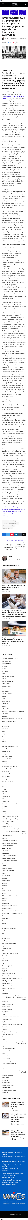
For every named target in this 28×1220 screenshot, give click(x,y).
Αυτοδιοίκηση (5, 708)
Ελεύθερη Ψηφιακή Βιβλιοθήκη (10, 816)
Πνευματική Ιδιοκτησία (8, 976)
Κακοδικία (4, 898)
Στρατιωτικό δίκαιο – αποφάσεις (10, 1016)
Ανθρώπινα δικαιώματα (8, 681)
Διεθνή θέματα (5, 771)
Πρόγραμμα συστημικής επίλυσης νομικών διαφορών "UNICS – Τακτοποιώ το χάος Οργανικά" (15, 997)
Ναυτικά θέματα (6, 938)
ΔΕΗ (3, 736)
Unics (8, 38)
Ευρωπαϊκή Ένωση (7, 868)
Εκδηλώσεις (5, 806)
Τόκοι (3, 1053)
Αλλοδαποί (5, 671)
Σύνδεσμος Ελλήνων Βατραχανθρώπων (12, 1024)
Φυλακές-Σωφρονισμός (8, 1085)
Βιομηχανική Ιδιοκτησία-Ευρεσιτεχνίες (12, 718)
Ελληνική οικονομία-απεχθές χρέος (11, 819)
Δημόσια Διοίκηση (6, 738)
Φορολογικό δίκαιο (7, 1082)
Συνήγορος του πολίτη (7, 1034)
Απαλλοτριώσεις (6, 686)
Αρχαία (4, 696)
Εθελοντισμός (5, 801)
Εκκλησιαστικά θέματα (8, 809)
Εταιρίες (4, 865)
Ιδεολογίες (4, 883)
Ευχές (3, 873)
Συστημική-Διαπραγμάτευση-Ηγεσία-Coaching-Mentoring (16, 1042)
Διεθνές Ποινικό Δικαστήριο (9, 769)
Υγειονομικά (5, 1066)
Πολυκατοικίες (5, 991)
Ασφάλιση (4, 706)
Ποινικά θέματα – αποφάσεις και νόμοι (12, 978)
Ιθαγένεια (4, 885)
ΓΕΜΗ (3, 723)
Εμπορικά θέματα (6, 824)
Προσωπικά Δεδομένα (7, 1004)
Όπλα (3, 958)
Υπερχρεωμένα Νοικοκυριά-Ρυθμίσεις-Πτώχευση (16, 1071)
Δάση (3, 733)
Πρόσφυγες (5, 1001)
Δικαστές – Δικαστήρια (8, 781)
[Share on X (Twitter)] (11, 42)
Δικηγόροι (4, 789)
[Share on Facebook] (8, 42)
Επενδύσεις (5, 850)
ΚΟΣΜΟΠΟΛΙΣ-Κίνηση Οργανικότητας (12, 913)
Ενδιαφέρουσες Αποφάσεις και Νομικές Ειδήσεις (16, 832)
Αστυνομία (5, 703)
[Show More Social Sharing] (16, 42)
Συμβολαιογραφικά (7, 1019)
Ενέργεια (4, 838)
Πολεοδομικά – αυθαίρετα (8, 981)
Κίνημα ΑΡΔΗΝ (5, 903)
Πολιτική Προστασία (7, 986)
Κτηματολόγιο (5, 915)
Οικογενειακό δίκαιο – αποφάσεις (10, 953)
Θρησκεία (4, 878)
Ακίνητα (4, 668)
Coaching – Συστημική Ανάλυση (10, 658)
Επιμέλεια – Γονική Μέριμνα (9, 855)
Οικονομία (4, 956)
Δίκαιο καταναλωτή (7, 774)
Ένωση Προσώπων (7, 848)
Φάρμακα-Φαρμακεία (7, 1075)
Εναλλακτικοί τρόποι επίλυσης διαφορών (12, 829)
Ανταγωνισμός (5, 683)
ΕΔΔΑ (3, 799)
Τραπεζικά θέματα (6, 1058)
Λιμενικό (4, 926)
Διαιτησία (4, 743)
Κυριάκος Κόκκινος (7, 528)
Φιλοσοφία (5, 1080)
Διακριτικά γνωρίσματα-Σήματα (10, 746)
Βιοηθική (4, 716)
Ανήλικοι (4, 678)
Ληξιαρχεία (5, 923)
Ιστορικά (4, 893)
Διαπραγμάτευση (6, 751)
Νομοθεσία (5, 946)
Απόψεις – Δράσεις (7, 693)
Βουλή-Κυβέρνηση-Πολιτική (9, 721)
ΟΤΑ (3, 963)
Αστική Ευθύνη (6, 701)
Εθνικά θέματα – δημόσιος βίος (10, 804)
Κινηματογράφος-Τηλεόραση (9, 905)
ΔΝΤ (3, 794)
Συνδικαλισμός (6, 1026)
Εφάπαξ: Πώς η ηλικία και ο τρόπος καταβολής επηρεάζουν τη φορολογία (13, 587)
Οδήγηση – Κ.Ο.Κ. (6, 948)
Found (1, 1219)
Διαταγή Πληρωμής (7, 756)
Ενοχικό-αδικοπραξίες (7, 845)
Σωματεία (4, 1046)
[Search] (25, 4)
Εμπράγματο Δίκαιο (7, 826)
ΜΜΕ (3, 933)
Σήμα (3, 1014)
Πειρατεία (4, 968)
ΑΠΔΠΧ (3, 688)
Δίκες (3, 786)
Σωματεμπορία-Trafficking (8, 1048)
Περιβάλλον (5, 971)
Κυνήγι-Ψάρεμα (6, 918)
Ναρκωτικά (5, 936)
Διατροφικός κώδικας (7, 759)
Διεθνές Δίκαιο (5, 764)
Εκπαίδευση (5, 814)
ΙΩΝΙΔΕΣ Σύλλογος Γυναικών (9, 895)
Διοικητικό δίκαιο (6, 791)
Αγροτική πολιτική (6, 661)
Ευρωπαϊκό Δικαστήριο (8, 870)
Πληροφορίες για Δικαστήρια (9, 973)
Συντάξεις (4, 1039)
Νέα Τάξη (4, 941)
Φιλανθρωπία (5, 1077)
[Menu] (3, 4)
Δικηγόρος (13, 521)
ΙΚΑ (3, 888)
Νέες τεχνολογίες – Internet (9, 943)
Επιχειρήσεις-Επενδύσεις (8, 858)
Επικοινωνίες (5, 853)
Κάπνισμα (4, 900)
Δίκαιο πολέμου (6, 776)
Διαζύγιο (4, 741)
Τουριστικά (5, 1056)
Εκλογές (4, 811)
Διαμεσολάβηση (6, 749)
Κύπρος (4, 920)
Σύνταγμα (4, 1037)
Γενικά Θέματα (5, 726)
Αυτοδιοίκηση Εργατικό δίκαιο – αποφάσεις (13, 711)
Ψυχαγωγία (5, 1092)
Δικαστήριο (5, 784)
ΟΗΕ (3, 951)
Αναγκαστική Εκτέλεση (8, 676)
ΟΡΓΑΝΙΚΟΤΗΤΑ (6, 961)
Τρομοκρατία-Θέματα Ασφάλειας (10, 1061)
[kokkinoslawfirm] (15, 4)
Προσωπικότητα (6, 1006)
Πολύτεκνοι (5, 993)
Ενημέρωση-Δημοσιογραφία (9, 840)
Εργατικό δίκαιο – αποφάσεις (9, 860)
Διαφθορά (4, 761)
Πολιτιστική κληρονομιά (8, 988)
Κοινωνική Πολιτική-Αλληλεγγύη (10, 910)
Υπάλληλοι (5, 1068)
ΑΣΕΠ (3, 698)
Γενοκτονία (5, 10)
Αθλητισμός (5, 666)
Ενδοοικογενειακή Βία (7, 835)
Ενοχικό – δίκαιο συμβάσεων (9, 843)
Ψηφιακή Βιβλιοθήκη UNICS (9, 1090)
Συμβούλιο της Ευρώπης (8, 1021)
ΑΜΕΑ (3, 673)
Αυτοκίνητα (5, 713)
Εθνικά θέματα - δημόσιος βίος (13, 12)
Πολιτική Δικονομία (7, 983)
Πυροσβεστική (5, 1011)
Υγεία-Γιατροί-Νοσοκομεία (9, 1063)
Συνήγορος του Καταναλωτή (9, 1032)
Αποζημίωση (5, 691)
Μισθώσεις (5, 931)
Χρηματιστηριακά (6, 1087)
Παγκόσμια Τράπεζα (7, 966)
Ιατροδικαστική (6, 880)
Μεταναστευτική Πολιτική (9, 928)
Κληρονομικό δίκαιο (7, 908)
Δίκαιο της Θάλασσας (7, 779)
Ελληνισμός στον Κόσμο (22, 12)
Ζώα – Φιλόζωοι (6, 875)
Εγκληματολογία (6, 796)
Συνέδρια (4, 1029)
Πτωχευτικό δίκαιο (7, 1009)
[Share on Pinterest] (13, 42)
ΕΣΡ (3, 863)
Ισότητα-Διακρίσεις (7, 890)
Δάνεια (4, 731)
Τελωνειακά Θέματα (7, 1051)
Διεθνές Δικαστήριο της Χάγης (9, 766)
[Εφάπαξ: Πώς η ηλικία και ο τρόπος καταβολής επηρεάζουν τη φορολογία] (14, 576)
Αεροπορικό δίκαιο (6, 663)
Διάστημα (4, 754)
